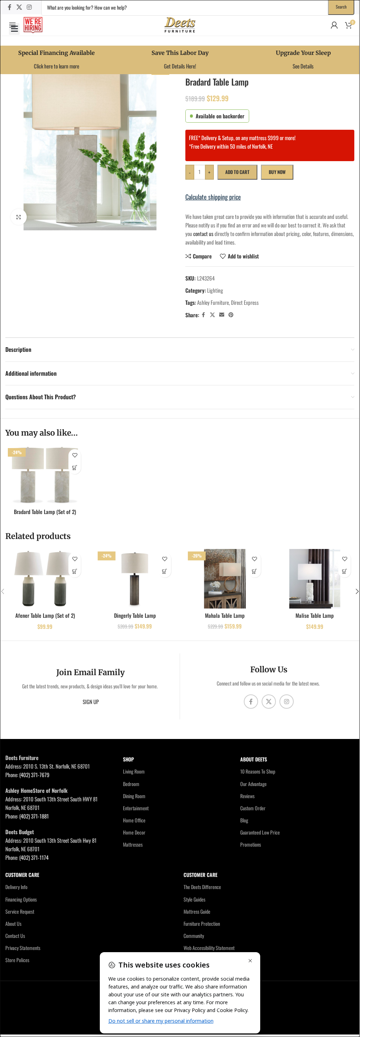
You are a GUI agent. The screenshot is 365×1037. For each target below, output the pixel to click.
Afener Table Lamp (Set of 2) (45, 615)
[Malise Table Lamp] (314, 579)
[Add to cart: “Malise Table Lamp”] (344, 571)
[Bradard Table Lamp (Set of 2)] (44, 475)
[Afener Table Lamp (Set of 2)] (44, 579)
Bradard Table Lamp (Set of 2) (45, 511)
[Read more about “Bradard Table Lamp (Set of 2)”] (74, 468)
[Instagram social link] (29, 7)
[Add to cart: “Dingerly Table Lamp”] (165, 571)
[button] (14, 29)
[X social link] (19, 7)
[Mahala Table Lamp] (224, 579)
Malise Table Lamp (314, 615)
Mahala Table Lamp (225, 615)
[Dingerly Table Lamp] (134, 579)
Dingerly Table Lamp (135, 615)
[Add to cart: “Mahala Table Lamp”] (254, 571)
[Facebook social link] (9, 7)
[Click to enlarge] (19, 217)
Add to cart (237, 171)
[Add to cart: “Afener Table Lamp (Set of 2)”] (74, 571)
